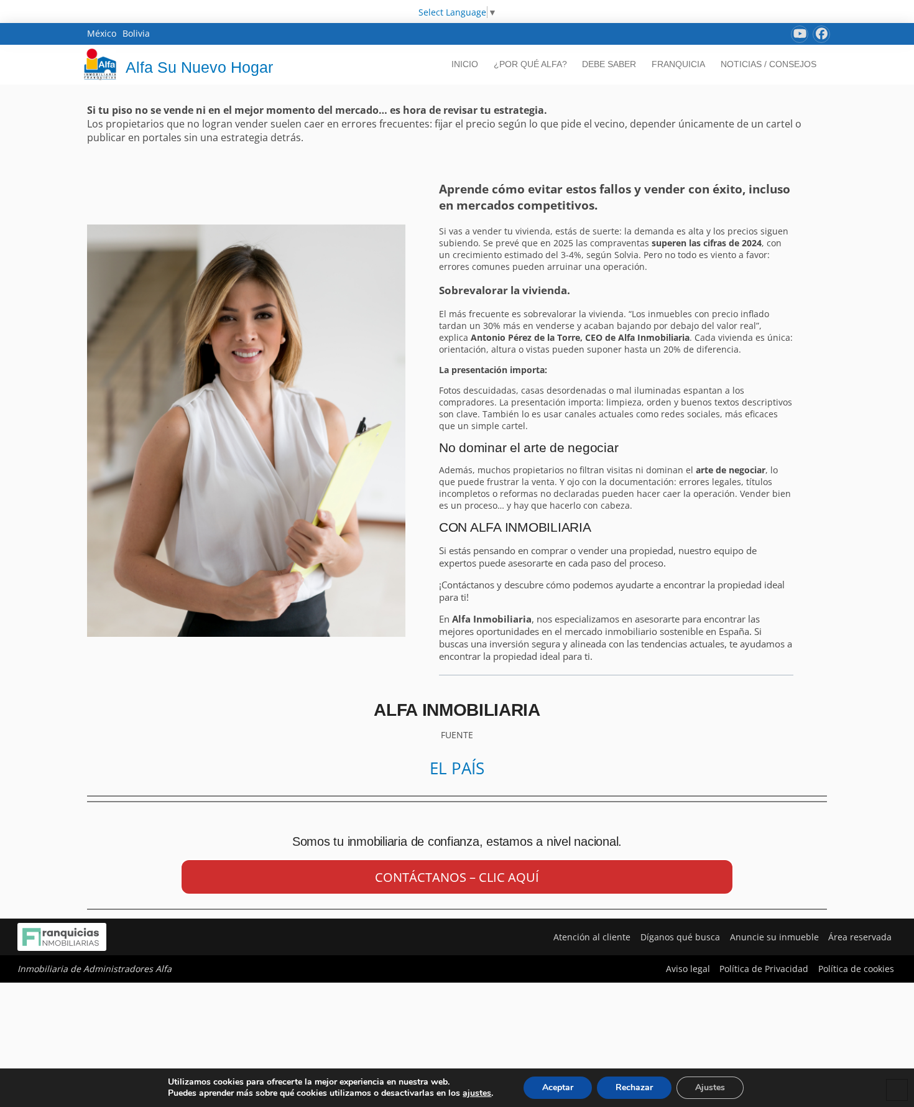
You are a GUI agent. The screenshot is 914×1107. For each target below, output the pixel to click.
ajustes (477, 1093)
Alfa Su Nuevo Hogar (199, 67)
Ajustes (710, 1087)
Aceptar (557, 1087)
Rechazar (634, 1087)
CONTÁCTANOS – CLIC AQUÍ (457, 877)
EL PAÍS (457, 768)
